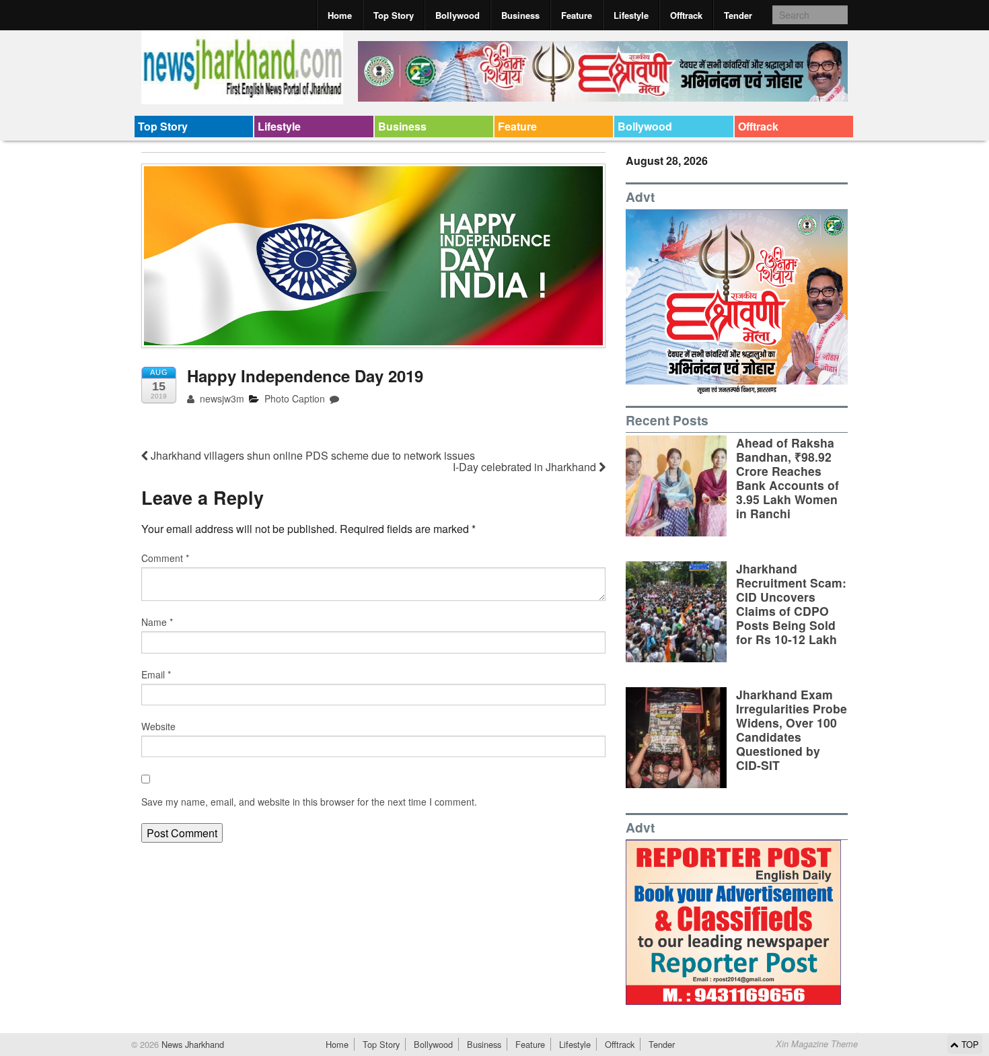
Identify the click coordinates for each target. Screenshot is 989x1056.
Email (156, 674)
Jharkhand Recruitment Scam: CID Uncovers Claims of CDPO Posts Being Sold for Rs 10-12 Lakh (791, 604)
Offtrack (686, 15)
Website (158, 726)
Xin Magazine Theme (817, 1044)
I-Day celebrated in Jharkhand (526, 466)
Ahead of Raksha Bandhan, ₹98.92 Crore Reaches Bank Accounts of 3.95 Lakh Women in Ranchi (787, 478)
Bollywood (457, 15)
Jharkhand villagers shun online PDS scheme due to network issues (311, 455)
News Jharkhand (191, 1044)
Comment (165, 558)
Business (520, 15)
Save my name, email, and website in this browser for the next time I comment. (309, 801)
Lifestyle (631, 15)
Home (340, 15)
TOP (969, 1044)
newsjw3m (220, 398)
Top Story (393, 15)
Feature (576, 15)
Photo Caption (294, 398)
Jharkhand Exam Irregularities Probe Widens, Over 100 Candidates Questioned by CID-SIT (791, 730)
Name (157, 622)
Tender (738, 15)
